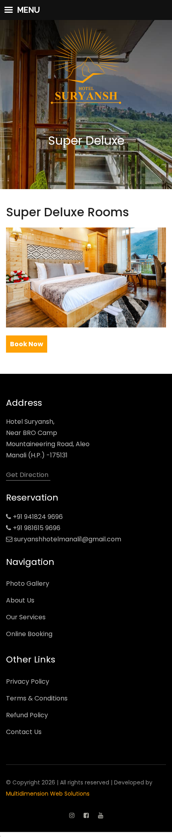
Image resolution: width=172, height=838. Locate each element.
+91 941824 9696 (38, 516)
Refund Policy (27, 715)
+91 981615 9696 (36, 528)
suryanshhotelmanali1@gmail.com (67, 539)
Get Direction (27, 474)
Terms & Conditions (37, 698)
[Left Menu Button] (86, 10)
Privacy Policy (27, 681)
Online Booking (29, 633)
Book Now (26, 344)
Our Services (26, 617)
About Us (20, 600)
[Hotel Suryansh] (86, 54)
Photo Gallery (27, 583)
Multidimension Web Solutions (48, 794)
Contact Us (24, 731)
